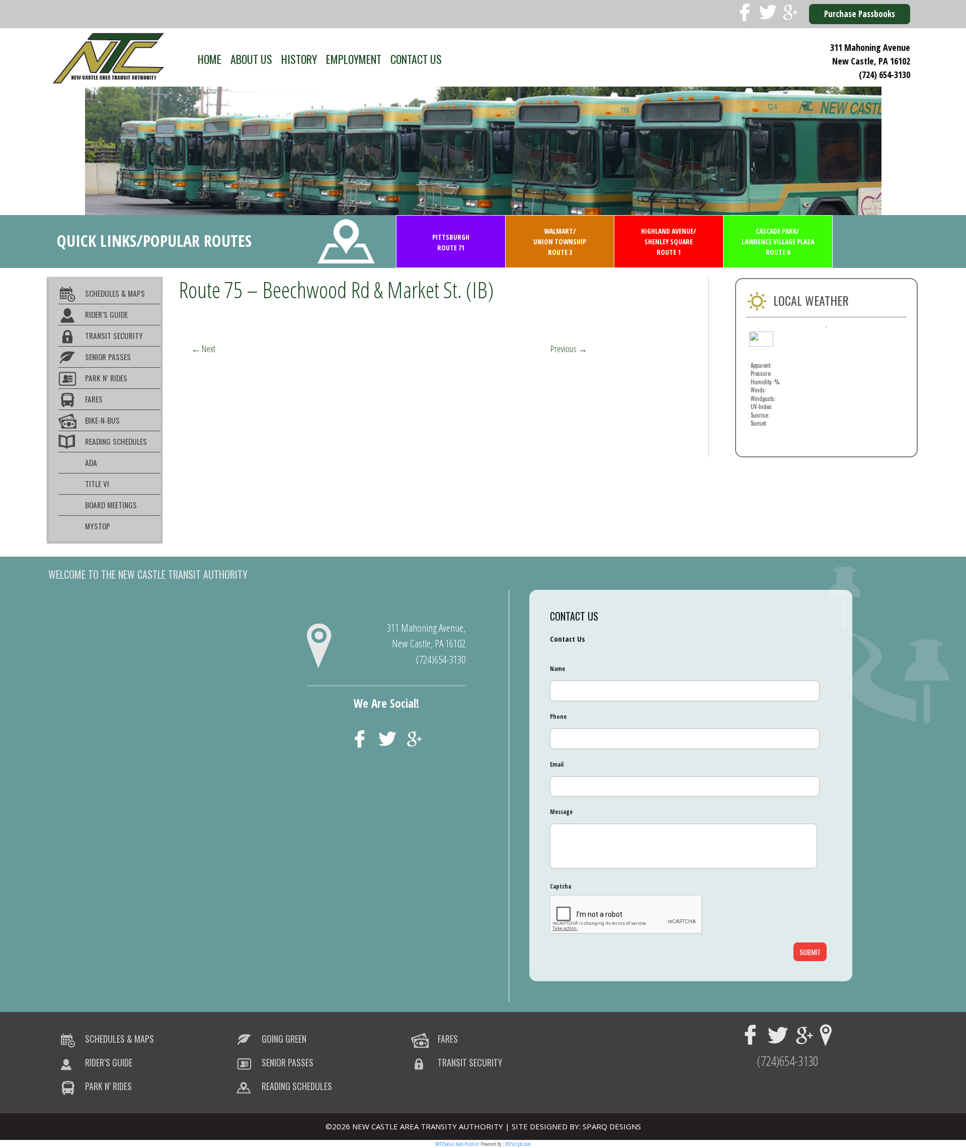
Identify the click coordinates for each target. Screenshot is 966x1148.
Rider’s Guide (106, 314)
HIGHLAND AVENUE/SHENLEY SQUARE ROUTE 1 (668, 241)
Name (557, 669)
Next (203, 349)
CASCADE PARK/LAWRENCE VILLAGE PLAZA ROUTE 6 (778, 241)
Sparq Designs (612, 1126)
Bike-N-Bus (102, 420)
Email (557, 765)
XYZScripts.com (518, 1143)
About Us (251, 59)
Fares (94, 398)
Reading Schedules (116, 441)
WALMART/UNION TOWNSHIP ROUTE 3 (559, 241)
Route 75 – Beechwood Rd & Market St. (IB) (336, 289)
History (299, 59)
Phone (558, 717)
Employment (353, 59)
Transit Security (114, 335)
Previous (568, 349)
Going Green (284, 1038)
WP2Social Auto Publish (457, 1143)
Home (209, 59)
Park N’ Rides (106, 377)
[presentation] (626, 914)
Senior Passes (108, 356)
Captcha (560, 887)
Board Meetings (111, 504)
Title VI (97, 483)
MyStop (97, 525)
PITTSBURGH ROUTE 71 (450, 242)
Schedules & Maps (115, 293)
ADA (91, 462)
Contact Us (416, 59)
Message (561, 812)
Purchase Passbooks (859, 14)
